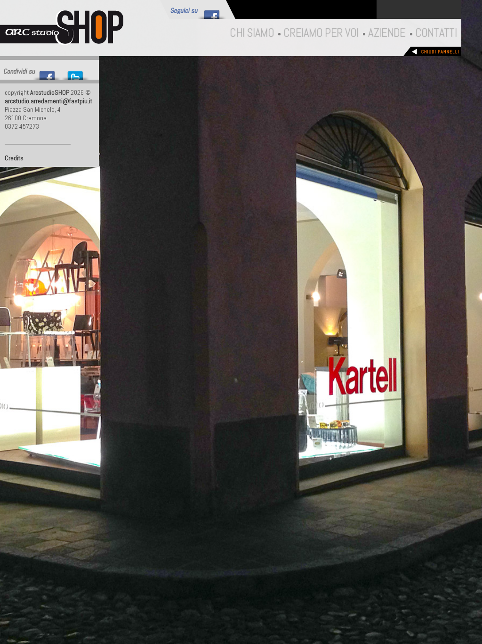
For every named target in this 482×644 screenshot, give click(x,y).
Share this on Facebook (47, 73)
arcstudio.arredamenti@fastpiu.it (48, 101)
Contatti (436, 32)
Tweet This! (75, 73)
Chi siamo (251, 32)
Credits (14, 158)
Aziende (386, 32)
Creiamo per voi (321, 32)
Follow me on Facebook (212, 12)
